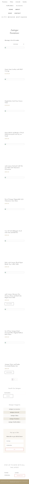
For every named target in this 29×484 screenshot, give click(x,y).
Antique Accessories (14, 409)
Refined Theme (12, 481)
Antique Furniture (14, 418)
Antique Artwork (14, 412)
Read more (9, 303)
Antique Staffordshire (15, 422)
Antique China (14, 415)
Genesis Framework (23, 481)
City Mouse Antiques (14, 17)
